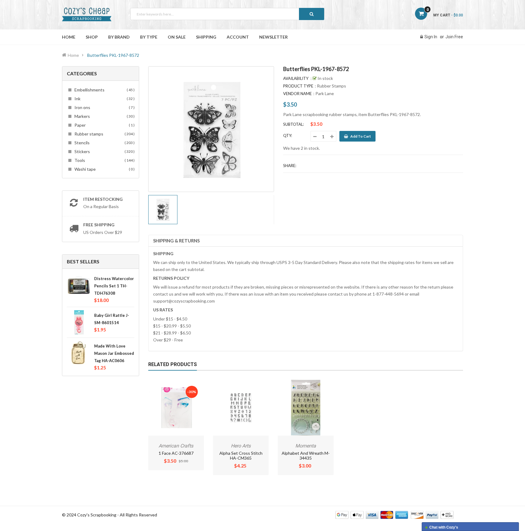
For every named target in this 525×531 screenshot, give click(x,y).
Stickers (103, 151)
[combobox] (227, 14)
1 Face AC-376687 (176, 453)
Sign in (430, 36)
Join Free (454, 36)
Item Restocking (103, 199)
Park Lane (324, 93)
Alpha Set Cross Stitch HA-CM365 (240, 455)
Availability (295, 78)
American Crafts (176, 446)
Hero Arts (241, 446)
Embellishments (103, 89)
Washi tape (103, 169)
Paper (103, 125)
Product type (298, 86)
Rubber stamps (103, 133)
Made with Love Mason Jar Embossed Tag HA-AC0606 (114, 353)
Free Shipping (99, 224)
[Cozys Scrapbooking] (394, 514)
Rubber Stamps (331, 85)
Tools (103, 160)
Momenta (305, 446)
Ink (103, 98)
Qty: (287, 135)
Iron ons (103, 107)
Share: (289, 165)
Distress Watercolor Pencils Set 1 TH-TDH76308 (114, 286)
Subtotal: (293, 124)
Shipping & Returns (176, 240)
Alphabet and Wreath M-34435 (306, 455)
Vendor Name (297, 93)
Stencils (103, 142)
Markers (103, 116)
